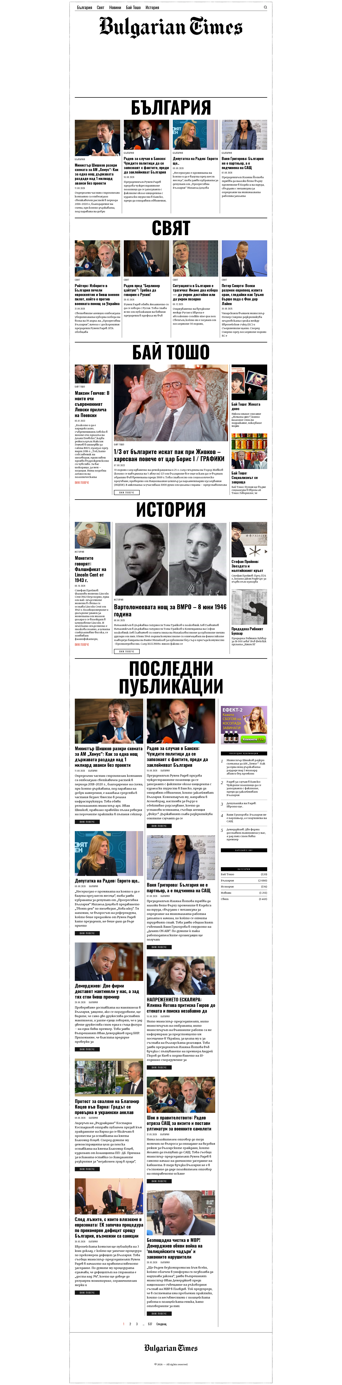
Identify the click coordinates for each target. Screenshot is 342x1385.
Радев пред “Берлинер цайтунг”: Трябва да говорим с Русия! (142, 290)
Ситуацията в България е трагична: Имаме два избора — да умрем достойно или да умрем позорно (195, 292)
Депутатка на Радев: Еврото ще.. (195, 160)
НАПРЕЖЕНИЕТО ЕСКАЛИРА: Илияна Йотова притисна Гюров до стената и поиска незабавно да (181, 1005)
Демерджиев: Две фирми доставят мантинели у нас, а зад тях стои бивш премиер (107, 991)
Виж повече (126, 492)
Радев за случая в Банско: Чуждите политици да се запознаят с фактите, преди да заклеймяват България (146, 165)
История (118, 599)
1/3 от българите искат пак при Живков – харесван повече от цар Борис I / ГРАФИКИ (169, 455)
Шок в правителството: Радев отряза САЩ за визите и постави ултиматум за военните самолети (179, 1123)
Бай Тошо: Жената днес (246, 406)
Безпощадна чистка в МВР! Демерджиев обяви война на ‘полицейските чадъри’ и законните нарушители (174, 1248)
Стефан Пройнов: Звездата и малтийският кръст (247, 566)
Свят (77, 279)
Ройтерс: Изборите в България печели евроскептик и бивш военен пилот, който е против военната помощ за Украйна (97, 294)
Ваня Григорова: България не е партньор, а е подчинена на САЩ (243, 163)
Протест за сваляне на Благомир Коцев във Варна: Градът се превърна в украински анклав (107, 1106)
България (80, 159)
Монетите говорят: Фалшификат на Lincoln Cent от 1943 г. (90, 569)
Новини (226, 892)
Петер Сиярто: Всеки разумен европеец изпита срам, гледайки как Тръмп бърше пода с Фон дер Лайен (243, 294)
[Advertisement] (171, 68)
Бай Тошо (119, 444)
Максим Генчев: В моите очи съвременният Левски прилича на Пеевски (92, 404)
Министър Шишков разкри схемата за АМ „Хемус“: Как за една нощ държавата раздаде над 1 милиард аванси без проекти (96, 174)
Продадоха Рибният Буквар (247, 631)
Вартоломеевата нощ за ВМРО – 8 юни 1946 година (170, 610)
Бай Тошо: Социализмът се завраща (245, 477)
